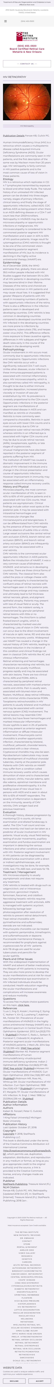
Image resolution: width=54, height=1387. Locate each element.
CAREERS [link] (27, 1262)
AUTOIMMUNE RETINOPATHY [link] (27, 1268)
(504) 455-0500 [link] (27, 21)
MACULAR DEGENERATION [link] (27, 1313)
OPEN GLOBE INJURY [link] (27, 1331)
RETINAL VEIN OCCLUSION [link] (27, 1349)
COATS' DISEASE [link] (27, 1280)
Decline (14, 1381)
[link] (27, 36)
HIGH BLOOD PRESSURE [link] (26, 1301)
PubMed (11, 1034)
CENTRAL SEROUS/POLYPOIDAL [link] (27, 1277)
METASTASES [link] (27, 1322)
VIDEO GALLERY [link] (27, 1253)
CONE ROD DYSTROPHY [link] (27, 1283)
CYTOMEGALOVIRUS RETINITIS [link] (27, 1286)
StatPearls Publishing (15, 1184)
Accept (40, 1381)
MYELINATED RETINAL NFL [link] (27, 1325)
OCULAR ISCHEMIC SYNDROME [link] (27, 1328)
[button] (5, 21)
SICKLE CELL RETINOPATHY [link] (27, 1361)
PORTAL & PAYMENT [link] (27, 1247)
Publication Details (13, 135)
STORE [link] (27, 1244)
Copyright (8, 1134)
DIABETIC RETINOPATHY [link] (27, 1289)
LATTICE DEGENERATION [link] (27, 1310)
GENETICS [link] (27, 1259)
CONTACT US (27, 64)
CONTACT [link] (27, 1241)
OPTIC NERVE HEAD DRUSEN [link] (27, 1334)
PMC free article (30, 1048)
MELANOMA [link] (27, 1319)
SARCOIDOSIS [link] (27, 1358)
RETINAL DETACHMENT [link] (27, 1343)
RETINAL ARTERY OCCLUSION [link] (27, 1340)
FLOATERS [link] (27, 1298)
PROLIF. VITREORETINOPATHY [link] (27, 1337)
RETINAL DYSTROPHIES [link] (27, 1346)
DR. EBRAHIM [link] (27, 1238)
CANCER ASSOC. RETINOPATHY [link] (27, 1274)
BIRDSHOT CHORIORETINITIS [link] (27, 1271)
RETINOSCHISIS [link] (27, 1355)
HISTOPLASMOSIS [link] (27, 1304)
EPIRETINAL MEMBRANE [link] (27, 1295)
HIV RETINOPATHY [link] (27, 1307)
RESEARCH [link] (27, 1256)
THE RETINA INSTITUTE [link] (27, 1232)
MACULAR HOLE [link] (27, 1316)
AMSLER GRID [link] (27, 1250)
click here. (24, 1005)
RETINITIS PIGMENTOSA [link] (27, 1352)
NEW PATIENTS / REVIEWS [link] (27, 1235)
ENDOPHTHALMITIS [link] (27, 1292)
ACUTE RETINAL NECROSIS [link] (27, 1265)
